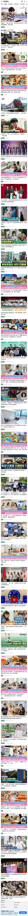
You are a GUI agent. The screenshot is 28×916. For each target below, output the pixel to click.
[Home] (6, 1)
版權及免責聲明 (17, 902)
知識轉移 (2, 49)
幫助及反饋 (16, 904)
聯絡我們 (2, 902)
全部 (5, 4)
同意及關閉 (22, 912)
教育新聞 (10, 4)
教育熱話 (16, 4)
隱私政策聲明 (3, 907)
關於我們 (2, 904)
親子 (2, 72)
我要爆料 (15, 907)
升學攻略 (22, 4)
